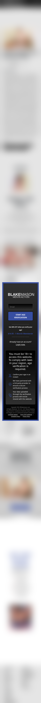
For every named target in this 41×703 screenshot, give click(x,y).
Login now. (20, 344)
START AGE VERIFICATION (20, 316)
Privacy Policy (26, 416)
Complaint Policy (15, 416)
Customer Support (13, 414)
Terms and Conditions (26, 414)
